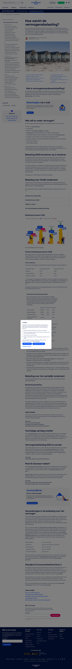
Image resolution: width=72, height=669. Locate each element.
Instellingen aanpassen (26, 346)
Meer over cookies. (36, 341)
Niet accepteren (27, 343)
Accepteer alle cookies (39, 343)
